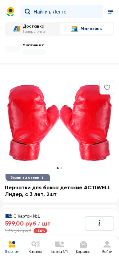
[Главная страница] (10, 11)
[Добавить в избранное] (107, 87)
